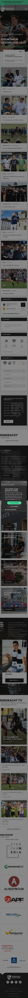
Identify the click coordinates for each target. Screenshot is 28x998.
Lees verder (17, 499)
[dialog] (14, 499)
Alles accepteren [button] (14, 502)
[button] (10, 509)
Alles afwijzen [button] (14, 506)
